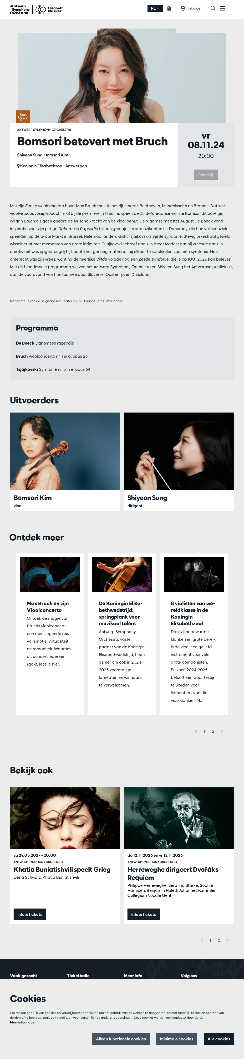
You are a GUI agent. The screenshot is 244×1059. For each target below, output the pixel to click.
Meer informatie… (23, 1022)
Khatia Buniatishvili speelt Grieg (62, 869)
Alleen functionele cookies (121, 1038)
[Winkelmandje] (172, 8)
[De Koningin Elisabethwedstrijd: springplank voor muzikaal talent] (122, 574)
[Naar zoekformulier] (215, 8)
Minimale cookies (176, 1038)
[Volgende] (221, 731)
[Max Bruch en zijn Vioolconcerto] (50, 574)
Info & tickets (29, 914)
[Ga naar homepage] (36, 9)
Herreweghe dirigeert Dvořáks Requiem (173, 873)
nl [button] (153, 8)
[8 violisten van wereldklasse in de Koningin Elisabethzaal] (194, 574)
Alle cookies (219, 1038)
